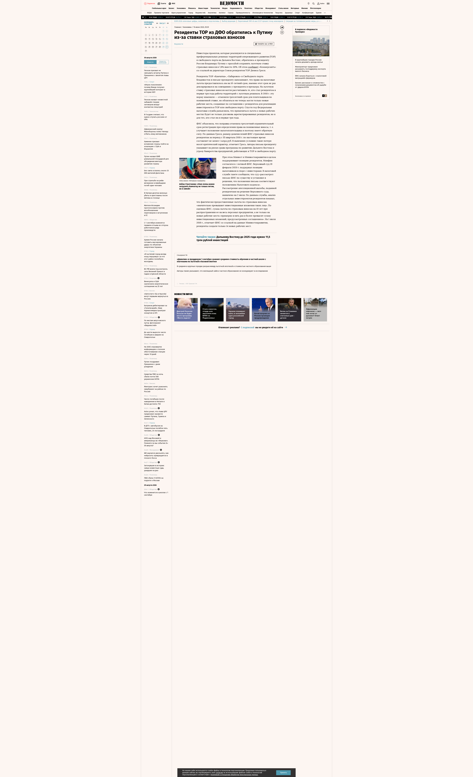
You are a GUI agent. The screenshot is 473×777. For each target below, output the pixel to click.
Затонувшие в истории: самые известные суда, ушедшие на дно (154, 468)
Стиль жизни (283, 8)
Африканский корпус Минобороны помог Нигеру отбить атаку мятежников (156, 131)
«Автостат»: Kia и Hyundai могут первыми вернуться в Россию (156, 296)
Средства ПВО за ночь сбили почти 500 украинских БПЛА (153, 376)
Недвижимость (236, 8)
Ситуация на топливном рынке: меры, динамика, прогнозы (309, 21)
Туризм (318, 13)
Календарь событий (148, 23)
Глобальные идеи (159, 8)
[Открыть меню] (328, 3)
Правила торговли (161, 13)
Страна (230, 13)
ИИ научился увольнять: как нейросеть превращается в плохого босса (156, 455)
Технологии (215, 8)
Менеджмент (270, 8)
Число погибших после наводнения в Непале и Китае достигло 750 (154, 401)
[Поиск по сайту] (313, 3)
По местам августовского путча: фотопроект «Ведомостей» (155, 322)
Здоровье (289, 13)
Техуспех (278, 13)
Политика (248, 8)
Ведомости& (200, 13)
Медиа (225, 8)
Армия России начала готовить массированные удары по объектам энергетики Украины (155, 243)
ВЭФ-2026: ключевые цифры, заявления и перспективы (196, 21)
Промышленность (243, 13)
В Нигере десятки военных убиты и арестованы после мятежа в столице (156, 195)
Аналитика (212, 13)
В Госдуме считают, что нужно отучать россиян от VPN (155, 117)
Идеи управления (178, 13)
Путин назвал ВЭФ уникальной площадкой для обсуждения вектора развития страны (156, 160)
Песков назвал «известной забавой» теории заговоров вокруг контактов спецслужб (156, 103)
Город (190, 13)
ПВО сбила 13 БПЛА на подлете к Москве (153, 479)
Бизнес (171, 8)
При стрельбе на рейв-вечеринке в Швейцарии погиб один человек (155, 183)
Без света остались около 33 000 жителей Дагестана (156, 171)
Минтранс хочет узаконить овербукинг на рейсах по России (156, 389)
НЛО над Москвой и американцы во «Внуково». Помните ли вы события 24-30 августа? (156, 442)
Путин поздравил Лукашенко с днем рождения (152, 364)
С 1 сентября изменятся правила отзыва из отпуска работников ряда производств (156, 226)
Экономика (181, 8)
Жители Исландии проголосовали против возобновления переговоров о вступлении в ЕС (156, 210)
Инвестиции (203, 8)
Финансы (192, 8)
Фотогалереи (315, 8)
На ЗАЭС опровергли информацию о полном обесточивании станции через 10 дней (154, 350)
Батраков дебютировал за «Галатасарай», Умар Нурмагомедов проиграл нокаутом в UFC (155, 309)
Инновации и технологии (263, 13)
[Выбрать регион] (308, 3)
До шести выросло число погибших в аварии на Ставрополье (155, 334)
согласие (219, 773)
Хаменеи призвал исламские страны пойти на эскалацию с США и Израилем (156, 145)
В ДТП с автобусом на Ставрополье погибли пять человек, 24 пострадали (156, 428)
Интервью (295, 8)
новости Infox (183, 294)
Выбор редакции (228, 21)
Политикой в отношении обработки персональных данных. (234, 775)
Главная (177, 27)
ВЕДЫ (149, 13)
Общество (259, 8)
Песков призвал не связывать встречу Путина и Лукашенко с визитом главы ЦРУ (156, 74)
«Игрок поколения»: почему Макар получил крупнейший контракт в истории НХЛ (154, 88)
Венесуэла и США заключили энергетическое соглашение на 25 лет (156, 283)
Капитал (222, 13)
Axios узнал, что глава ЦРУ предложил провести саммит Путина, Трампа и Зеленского (155, 415)
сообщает (253, 67)
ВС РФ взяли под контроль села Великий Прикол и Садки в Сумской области (156, 271)
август (162, 23)
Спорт (297, 13)
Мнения (304, 8)
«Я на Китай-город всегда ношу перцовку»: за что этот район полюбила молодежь (155, 258)
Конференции (307, 13)
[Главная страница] (232, 3)
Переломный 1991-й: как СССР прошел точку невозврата (260, 21)
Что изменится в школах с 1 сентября (156, 493)
